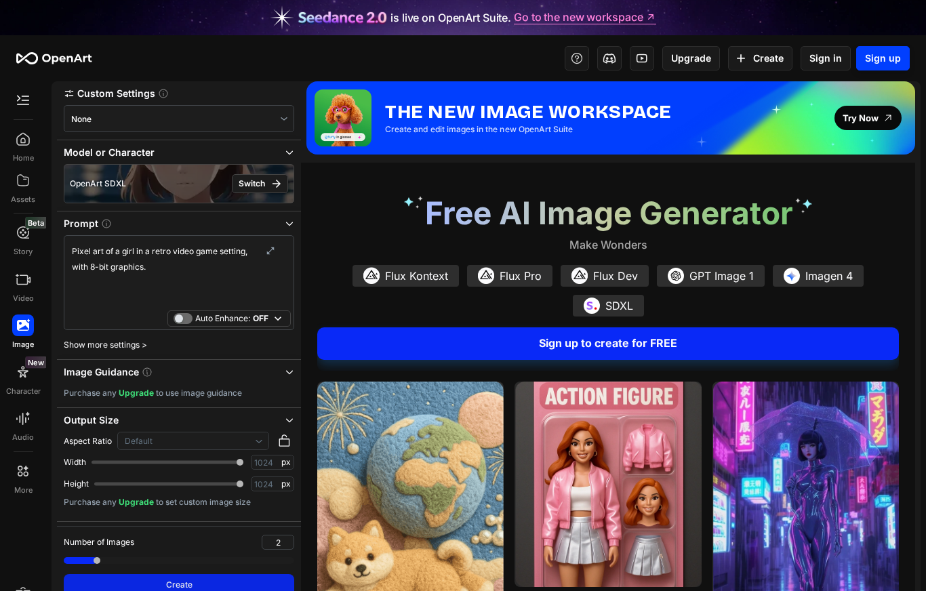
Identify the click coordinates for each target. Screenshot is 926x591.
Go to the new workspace (578, 18)
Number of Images (99, 542)
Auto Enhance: (231, 318)
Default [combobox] (139, 441)
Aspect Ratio (88, 441)
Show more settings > (105, 345)
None (81, 119)
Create (768, 58)
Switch (252, 183)
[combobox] (179, 119)
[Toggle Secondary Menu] (23, 100)
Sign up (883, 58)
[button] (179, 93)
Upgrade (691, 58)
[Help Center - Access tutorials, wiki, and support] (577, 58)
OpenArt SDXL (98, 183)
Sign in (825, 58)
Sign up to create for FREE (608, 343)
